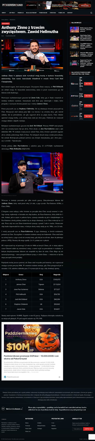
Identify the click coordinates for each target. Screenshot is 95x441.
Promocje (21, 12)
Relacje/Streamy (31, 12)
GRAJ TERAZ (88, 83)
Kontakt (69, 12)
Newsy (4, 12)
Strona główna (4, 19)
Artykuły (12, 12)
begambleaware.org (66, 410)
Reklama (53, 425)
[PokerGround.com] (12, 5)
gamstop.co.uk (81, 410)
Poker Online (43, 12)
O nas (52, 423)
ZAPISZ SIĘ (88, 429)
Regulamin (53, 428)
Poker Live (61, 12)
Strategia (53, 12)
